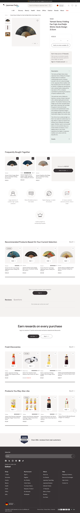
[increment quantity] (67, 40)
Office (44, 10)
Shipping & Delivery (67, 474)
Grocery (20, 10)
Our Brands (46, 477)
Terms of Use (40, 509)
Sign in (40, 293)
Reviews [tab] (8, 300)
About (62, 10)
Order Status (27, 483)
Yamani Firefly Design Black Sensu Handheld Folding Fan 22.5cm (12, 177)
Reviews (45, 494)
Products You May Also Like (17, 391)
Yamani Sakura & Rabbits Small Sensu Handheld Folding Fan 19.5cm (66, 269)
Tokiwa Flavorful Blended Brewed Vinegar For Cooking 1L (66, 417)
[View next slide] (37, 43)
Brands (56, 10)
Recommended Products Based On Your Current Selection (31, 242)
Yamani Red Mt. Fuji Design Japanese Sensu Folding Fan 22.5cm (47, 269)
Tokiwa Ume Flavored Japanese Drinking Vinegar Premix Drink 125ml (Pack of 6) (31, 418)
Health (33, 10)
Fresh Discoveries (12, 347)
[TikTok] (23, 461)
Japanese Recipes (47, 483)
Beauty (27, 10)
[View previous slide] (32, 43)
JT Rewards (46, 488)
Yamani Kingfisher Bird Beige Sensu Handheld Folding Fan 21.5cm (43, 177)
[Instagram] (12, 461)
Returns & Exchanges (67, 477)
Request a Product (28, 488)
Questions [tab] (18, 300)
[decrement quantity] (53, 40)
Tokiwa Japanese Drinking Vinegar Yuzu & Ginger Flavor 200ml (47, 374)
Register (26, 477)
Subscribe (73, 456)
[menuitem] (13, 10)
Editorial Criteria (47, 486)
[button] (29, 173)
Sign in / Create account (58, 62)
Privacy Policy (47, 509)
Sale (67, 10)
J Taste (7, 474)
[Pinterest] (16, 461)
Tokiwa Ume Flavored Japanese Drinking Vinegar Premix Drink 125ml (13, 418)
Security (53, 509)
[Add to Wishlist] (37, 20)
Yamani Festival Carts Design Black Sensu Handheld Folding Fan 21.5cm (30, 269)
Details (53, 139)
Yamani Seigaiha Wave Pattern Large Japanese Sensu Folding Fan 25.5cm (27, 176)
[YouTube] (19, 460)
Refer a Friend (46, 491)
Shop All (71, 242)
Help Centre (65, 480)
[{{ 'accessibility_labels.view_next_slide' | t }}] (75, 410)
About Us (45, 474)
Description (54, 71)
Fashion (50, 10)
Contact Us (65, 483)
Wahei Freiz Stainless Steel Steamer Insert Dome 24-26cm (30, 373)
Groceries (7, 477)
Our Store (45, 497)
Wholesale (26, 494)
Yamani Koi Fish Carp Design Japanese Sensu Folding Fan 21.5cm (12, 269)
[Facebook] (6, 461)
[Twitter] (9, 461)
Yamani (52, 18)
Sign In (25, 474)
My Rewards (27, 491)
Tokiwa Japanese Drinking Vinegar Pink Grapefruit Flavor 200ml (12, 374)
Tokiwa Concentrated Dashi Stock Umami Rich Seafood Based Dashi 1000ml (66, 374)
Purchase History (28, 486)
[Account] (69, 6)
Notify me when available (59, 45)
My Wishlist (27, 480)
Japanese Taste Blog (48, 480)
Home (38, 10)
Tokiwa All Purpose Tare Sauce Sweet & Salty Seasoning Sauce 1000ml (49, 418)
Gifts (6, 494)
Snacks (7, 480)
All (13, 10)
